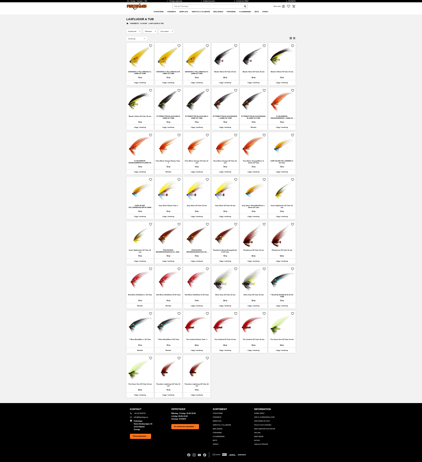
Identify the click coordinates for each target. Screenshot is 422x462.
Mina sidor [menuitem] (258, 436)
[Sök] (245, 6)
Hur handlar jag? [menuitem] (262, 421)
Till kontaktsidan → (140, 436)
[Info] (253, 127)
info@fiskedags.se (141, 417)
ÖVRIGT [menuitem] (265, 12)
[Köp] (140, 82)
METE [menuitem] (257, 12)
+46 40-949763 (140, 413)
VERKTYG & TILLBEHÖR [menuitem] (201, 12)
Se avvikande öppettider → (185, 426)
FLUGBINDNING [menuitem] (245, 12)
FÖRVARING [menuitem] (231, 12)
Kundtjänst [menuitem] (259, 413)
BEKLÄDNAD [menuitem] (218, 12)
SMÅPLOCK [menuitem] (183, 12)
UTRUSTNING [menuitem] (159, 12)
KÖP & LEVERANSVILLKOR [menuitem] (264, 417)
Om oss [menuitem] (257, 433)
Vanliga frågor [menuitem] (261, 444)
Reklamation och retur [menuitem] (264, 429)
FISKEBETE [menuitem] (171, 12)
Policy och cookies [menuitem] (262, 425)
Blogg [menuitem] (257, 440)
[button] (288, 6)
